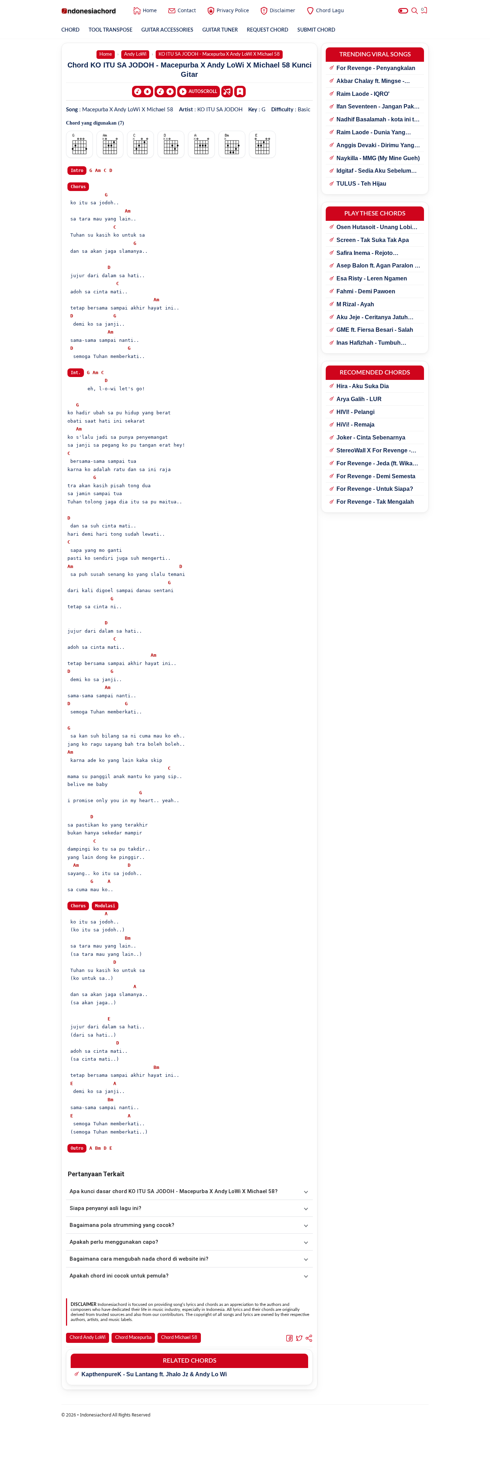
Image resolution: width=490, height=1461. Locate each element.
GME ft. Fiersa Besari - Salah (374, 330)
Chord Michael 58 (179, 1337)
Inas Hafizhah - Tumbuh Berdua (368, 343)
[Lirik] (227, 91)
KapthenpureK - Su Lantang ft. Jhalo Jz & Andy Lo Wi (154, 1374)
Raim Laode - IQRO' (363, 94)
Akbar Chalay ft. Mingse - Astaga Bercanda (370, 81)
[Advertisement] (245, 1452)
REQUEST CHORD (267, 30)
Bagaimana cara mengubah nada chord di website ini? (139, 1259)
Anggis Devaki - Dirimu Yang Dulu (375, 145)
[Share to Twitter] (299, 1338)
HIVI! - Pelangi (355, 412)
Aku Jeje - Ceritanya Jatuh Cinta (372, 317)
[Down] (142, 91)
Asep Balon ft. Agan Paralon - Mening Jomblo (376, 266)
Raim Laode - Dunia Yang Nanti (370, 132)
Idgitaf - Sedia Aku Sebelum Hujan (373, 171)
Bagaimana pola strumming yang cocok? (122, 1225)
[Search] (414, 10)
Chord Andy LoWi (87, 1337)
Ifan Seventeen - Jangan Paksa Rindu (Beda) (378, 107)
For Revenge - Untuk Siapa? (374, 489)
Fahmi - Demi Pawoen (365, 291)
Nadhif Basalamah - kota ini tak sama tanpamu (378, 120)
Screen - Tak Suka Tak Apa (372, 240)
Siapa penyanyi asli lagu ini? (105, 1208)
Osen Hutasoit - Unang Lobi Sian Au (374, 227)
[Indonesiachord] (88, 11)
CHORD (70, 30)
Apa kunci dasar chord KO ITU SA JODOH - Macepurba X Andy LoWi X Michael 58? (174, 1191)
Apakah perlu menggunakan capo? (114, 1242)
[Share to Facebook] (289, 1338)
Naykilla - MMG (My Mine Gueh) (378, 158)
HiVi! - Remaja (355, 425)
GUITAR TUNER (220, 30)
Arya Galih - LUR (359, 399)
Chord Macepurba (133, 1337)
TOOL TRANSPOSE (110, 30)
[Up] (165, 91)
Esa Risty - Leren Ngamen (371, 278)
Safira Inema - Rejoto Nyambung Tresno (364, 253)
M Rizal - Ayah (355, 304)
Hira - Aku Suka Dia (362, 386)
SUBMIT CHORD (316, 30)
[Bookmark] (240, 91)
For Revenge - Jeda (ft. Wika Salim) (374, 463)
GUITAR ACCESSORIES (167, 30)
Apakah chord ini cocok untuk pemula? (119, 1275)
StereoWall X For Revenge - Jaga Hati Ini (373, 451)
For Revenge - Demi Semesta (375, 476)
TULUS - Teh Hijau (361, 184)
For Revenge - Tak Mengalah (375, 502)
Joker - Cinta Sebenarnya (370, 437)
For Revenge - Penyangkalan (375, 68)
